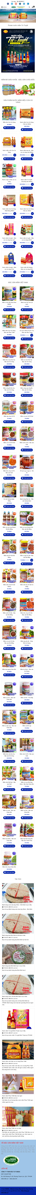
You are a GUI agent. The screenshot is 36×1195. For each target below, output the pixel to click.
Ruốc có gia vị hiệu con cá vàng (9, 180)
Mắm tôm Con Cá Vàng (9, 122)
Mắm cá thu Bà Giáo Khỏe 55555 (9, 303)
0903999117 (21, 1)
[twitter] (12, 3)
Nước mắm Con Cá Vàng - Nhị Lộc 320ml (26, 209)
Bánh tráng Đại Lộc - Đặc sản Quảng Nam (26, 500)
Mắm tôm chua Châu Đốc (9, 867)
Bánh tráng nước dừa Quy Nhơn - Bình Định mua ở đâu (17, 904)
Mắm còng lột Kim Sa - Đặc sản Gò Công (9, 389)
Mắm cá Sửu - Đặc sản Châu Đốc (27, 811)
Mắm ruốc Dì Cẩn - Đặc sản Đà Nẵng (9, 613)
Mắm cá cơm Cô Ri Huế (26, 416)
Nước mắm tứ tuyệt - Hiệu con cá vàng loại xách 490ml (9, 239)
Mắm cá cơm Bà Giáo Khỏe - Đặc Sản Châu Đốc (27, 783)
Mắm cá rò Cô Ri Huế (9, 442)
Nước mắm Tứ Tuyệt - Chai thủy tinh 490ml (27, 180)
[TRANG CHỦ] (18, 7)
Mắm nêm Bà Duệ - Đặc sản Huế (9, 783)
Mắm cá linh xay (27, 725)
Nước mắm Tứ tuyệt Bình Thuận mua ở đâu (14, 1030)
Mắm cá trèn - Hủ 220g (27, 697)
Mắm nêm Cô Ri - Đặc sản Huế (27, 755)
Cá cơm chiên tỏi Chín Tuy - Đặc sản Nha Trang (27, 331)
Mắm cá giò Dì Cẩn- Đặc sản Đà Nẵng (26, 556)
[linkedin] (24, 3)
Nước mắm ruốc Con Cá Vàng (9, 151)
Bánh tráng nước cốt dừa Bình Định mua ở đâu (14, 996)
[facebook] (8, 3)
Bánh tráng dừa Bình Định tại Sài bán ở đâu (13, 935)
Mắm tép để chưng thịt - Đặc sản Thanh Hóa (26, 839)
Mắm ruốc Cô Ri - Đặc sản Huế (27, 443)
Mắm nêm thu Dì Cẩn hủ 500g (26, 585)
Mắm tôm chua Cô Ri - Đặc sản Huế (9, 471)
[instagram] (20, 3)
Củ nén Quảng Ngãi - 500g (9, 500)
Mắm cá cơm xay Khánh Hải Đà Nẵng (9, 528)
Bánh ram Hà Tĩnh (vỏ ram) (27, 303)
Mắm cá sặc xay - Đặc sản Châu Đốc (9, 726)
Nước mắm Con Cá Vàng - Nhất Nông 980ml (9, 209)
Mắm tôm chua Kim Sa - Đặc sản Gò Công (9, 360)
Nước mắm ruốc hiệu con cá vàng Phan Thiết (14, 1061)
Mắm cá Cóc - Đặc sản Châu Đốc (9, 698)
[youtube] (16, 3)
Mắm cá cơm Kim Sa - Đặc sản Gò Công (27, 360)
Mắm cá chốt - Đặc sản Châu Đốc (9, 811)
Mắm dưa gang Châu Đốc (9, 669)
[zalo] (28, 3)
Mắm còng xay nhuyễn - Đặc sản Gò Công (26, 389)
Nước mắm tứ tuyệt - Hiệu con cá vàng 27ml (9, 268)
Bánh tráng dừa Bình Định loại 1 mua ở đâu (13, 966)
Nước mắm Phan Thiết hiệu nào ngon (12, 1095)
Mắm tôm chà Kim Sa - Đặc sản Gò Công (9, 755)
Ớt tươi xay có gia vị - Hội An (27, 471)
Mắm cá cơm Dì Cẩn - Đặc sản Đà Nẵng (9, 642)
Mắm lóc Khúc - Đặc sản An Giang (26, 670)
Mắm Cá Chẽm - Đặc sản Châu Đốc (9, 839)
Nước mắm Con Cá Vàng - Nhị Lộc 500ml (26, 123)
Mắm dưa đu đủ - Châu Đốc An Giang (27, 642)
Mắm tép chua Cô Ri (9, 416)
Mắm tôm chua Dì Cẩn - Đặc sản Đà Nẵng (26, 613)
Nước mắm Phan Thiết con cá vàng (11, 1128)
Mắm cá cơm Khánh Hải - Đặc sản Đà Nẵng (27, 528)
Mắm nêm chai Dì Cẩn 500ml (9, 585)
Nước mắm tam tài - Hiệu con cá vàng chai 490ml (26, 151)
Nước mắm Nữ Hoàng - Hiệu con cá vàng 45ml (27, 268)
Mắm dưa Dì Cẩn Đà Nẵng (9, 556)
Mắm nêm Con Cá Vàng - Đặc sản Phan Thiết (9, 331)
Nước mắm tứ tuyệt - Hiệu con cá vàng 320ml (27, 239)
